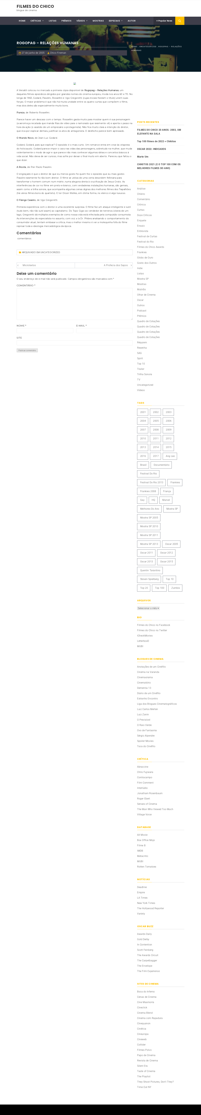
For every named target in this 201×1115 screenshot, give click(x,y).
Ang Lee (170, 456)
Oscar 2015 (166, 561)
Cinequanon (144, 1023)
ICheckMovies (145, 635)
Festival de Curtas (147, 236)
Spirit (140, 358)
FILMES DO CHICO (35, 6)
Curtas (140, 209)
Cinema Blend (145, 1012)
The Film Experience (148, 971)
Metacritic (142, 856)
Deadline (142, 887)
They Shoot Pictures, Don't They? (155, 1081)
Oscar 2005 (171, 544)
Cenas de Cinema (147, 997)
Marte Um (142, 156)
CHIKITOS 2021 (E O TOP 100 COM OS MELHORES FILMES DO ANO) (159, 166)
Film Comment (145, 782)
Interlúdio (142, 788)
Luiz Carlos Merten (147, 709)
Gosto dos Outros (147, 263)
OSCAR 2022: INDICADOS (151, 149)
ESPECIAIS (114, 20)
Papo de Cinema (146, 1055)
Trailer (140, 369)
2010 (143, 438)
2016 (143, 456)
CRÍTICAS (35, 20)
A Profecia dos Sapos (116, 265)
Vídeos (141, 390)
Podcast (141, 310)
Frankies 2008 (148, 491)
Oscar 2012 (166, 552)
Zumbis (175, 588)
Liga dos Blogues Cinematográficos (157, 703)
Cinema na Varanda (148, 672)
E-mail (81, 325)
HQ (153, 500)
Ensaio (141, 225)
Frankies (142, 252)
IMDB (140, 850)
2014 (156, 447)
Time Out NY (144, 1087)
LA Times (142, 897)
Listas (140, 273)
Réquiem (142, 342)
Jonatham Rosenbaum (150, 793)
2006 (168, 420)
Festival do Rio (145, 241)
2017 (156, 456)
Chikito (141, 194)
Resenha (142, 347)
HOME (22, 20)
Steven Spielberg (149, 579)
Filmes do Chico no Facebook (153, 625)
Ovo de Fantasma (147, 730)
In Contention (144, 944)
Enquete (141, 220)
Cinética (141, 1028)
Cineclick (142, 1007)
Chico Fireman (58, 52)
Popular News (165, 21)
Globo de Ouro (145, 257)
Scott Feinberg (145, 950)
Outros (141, 305)
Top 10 (141, 363)
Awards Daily (144, 934)
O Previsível (143, 719)
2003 (168, 412)
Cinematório (144, 682)
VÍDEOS (81, 20)
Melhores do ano (149, 508)
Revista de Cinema (147, 1060)
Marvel (166, 500)
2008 (156, 429)
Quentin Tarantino (150, 570)
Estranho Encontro (147, 698)
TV (138, 379)
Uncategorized (50, 252)
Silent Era (142, 1065)
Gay (142, 500)
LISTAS (53, 20)
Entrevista (142, 231)
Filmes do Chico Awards (150, 247)
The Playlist (143, 1076)
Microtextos (29, 265)
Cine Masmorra (145, 1002)
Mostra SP (143, 278)
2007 (143, 429)
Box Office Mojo (146, 840)
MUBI (140, 646)
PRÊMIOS (66, 20)
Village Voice (144, 814)
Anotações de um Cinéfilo (151, 666)
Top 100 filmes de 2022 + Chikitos (156, 141)
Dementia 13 (144, 688)
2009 (168, 429)
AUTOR (132, 20)
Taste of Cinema (146, 1071)
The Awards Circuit (147, 955)
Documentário (161, 465)
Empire (141, 892)
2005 (156, 420)
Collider (141, 1044)
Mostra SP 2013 (149, 544)
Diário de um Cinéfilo (149, 693)
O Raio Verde (144, 725)
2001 (143, 412)
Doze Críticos (144, 215)
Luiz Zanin (143, 714)
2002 (156, 412)
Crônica (141, 204)
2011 (156, 438)
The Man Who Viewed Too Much (155, 809)
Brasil (143, 465)
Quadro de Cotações (148, 321)
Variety (141, 913)
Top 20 (144, 588)
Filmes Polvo (144, 1050)
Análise (141, 188)
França (167, 491)
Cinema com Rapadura (150, 1018)
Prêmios (141, 316)
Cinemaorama (145, 677)
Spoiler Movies (145, 741)
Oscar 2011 (146, 552)
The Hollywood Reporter (150, 908)
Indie (140, 268)
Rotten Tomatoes (146, 866)
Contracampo (144, 777)
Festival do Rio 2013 (151, 482)
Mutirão (141, 289)
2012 (168, 438)
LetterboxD (143, 641)
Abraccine (142, 766)
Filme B (141, 845)
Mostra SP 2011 (149, 535)
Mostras (141, 284)
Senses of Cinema (147, 804)
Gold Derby (143, 939)
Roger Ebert (143, 798)
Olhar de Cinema (146, 294)
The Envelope (144, 965)
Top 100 (159, 588)
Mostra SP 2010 (149, 526)
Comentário (26, 285)
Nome (21, 325)
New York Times (146, 903)
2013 (143, 447)
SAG (139, 353)
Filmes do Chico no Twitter (152, 630)
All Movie (142, 834)
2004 (143, 420)
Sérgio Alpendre (146, 735)
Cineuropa (142, 1034)
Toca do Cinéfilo (146, 746)
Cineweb (142, 1039)
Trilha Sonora (144, 374)
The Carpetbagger (147, 960)
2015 (168, 447)
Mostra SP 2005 (149, 517)
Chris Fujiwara (145, 772)
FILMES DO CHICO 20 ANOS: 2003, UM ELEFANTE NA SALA (159, 131)
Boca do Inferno (146, 991)
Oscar (140, 300)
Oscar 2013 (146, 561)
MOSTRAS (98, 20)
